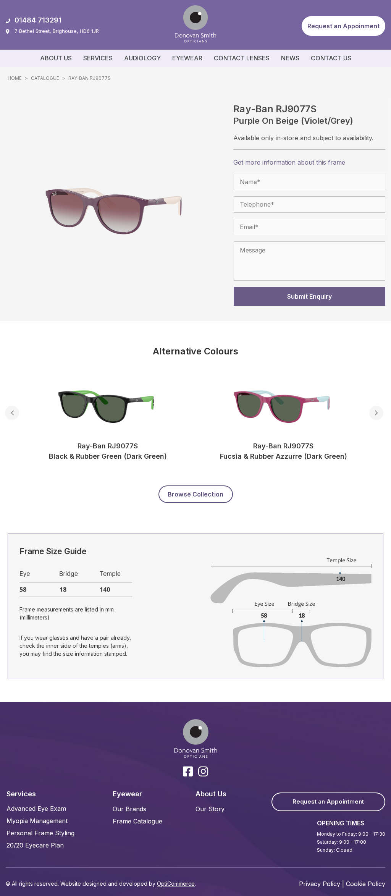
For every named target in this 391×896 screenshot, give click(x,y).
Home (15, 78)
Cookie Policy (365, 884)
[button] (343, 26)
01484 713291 (38, 20)
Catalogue (45, 78)
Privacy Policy (319, 884)
